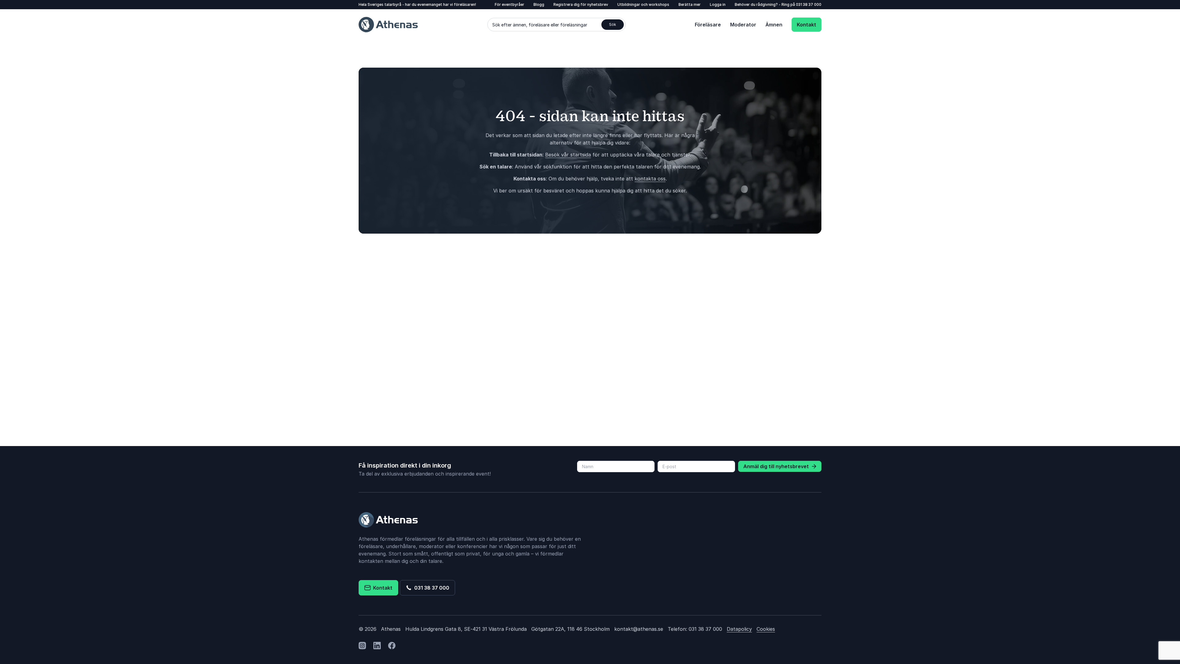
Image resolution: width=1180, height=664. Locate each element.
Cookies (766, 629)
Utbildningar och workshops (643, 4)
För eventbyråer (509, 4)
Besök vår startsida (568, 155)
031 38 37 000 (808, 4)
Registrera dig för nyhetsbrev (580, 4)
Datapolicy (739, 629)
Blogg (538, 4)
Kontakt (806, 25)
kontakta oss (650, 179)
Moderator (743, 25)
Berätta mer (689, 4)
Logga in (718, 4)
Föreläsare (708, 25)
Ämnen (773, 25)
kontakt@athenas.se (638, 629)
